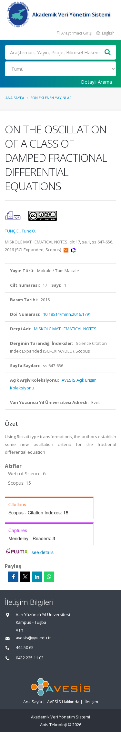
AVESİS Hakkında (63, 702)
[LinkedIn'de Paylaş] (37, 577)
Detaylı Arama (96, 81)
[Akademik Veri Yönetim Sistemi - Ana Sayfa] (18, 14)
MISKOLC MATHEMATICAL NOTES (65, 329)
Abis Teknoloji (53, 724)
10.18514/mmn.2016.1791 (67, 314)
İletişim (91, 702)
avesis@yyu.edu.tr (33, 638)
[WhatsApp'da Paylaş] (49, 577)
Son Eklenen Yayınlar (51, 97)
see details (43, 552)
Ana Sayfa (14, 97)
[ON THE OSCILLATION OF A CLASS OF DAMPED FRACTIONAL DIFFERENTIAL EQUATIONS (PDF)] (13, 215)
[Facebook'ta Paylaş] (13, 577)
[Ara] (107, 52)
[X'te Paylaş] (25, 577)
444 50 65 (25, 647)
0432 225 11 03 (30, 658)
